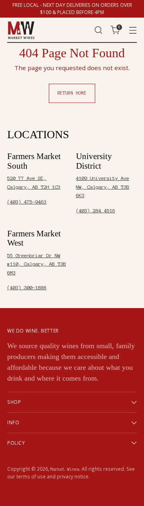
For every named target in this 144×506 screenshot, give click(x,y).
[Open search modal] (98, 30)
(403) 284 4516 (95, 210)
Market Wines (64, 469)
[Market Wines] (21, 30)
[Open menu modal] (132, 30)
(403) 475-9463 (26, 201)
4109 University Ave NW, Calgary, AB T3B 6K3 (102, 186)
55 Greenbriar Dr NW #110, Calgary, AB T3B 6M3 (36, 264)
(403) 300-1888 (26, 287)
